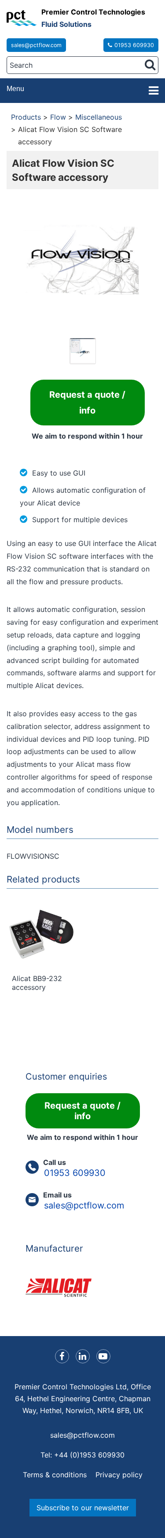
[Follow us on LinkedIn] (83, 1356)
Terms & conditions (55, 1474)
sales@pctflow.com (36, 45)
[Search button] (150, 64)
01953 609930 (134, 45)
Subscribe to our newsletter (83, 1507)
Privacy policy (119, 1474)
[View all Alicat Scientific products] (83, 1288)
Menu (15, 88)
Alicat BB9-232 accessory (37, 983)
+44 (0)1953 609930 (89, 1454)
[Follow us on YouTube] (103, 1356)
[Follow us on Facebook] (62, 1356)
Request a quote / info (87, 402)
